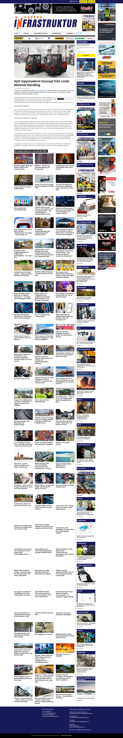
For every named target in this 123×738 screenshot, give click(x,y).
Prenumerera (83, 1)
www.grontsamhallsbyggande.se (50, 716)
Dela (55, 99)
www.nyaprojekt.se (47, 711)
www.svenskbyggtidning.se (49, 713)
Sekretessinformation (66, 735)
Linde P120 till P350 (41, 90)
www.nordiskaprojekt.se (48, 714)
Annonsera (91, 1)
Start (16, 33)
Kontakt (26, 33)
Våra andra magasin (40, 33)
